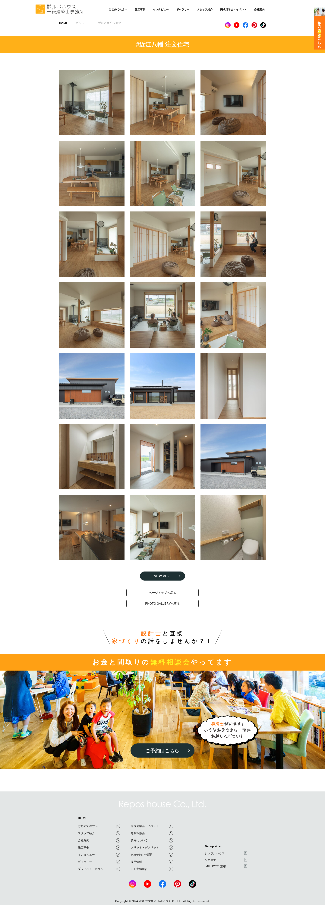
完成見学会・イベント (233, 9)
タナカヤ (210, 859)
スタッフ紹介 (205, 9)
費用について (139, 840)
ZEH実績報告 (139, 869)
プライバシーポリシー (92, 869)
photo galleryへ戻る (162, 603)
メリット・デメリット (145, 847)
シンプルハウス (215, 853)
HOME (82, 818)
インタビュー (161, 9)
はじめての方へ (118, 9)
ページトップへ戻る (162, 592)
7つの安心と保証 (141, 854)
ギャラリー (182, 9)
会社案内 (259, 9)
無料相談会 (138, 833)
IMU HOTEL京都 (215, 866)
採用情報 (136, 861)
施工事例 (140, 9)
